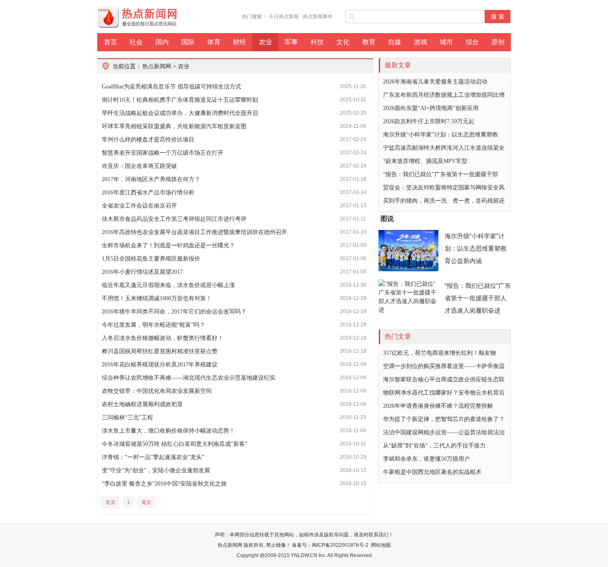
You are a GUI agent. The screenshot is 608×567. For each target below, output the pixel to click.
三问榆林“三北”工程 (127, 417)
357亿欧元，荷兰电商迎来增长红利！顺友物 (439, 353)
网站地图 (381, 545)
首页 (110, 41)
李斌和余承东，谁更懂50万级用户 (426, 459)
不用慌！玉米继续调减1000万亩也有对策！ (157, 298)
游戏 (420, 41)
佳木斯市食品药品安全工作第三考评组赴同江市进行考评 (174, 219)
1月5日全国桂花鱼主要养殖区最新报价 (151, 259)
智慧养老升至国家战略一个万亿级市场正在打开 (162, 153)
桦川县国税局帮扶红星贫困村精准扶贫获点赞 (160, 351)
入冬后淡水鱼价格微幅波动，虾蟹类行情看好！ (162, 338)
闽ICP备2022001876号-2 (340, 545)
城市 (446, 41)
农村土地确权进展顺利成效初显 (142, 404)
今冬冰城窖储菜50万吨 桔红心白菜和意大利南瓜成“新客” (174, 444)
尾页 (146, 502)
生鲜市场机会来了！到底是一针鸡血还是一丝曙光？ (168, 245)
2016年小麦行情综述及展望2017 (142, 272)
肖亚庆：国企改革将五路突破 (139, 166)
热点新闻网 (156, 66)
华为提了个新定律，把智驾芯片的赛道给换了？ (444, 419)
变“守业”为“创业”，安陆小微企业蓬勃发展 (156, 470)
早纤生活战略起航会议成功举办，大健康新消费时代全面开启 (180, 113)
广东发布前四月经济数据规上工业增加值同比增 (444, 95)
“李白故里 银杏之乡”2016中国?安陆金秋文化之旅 (164, 484)
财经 (239, 41)
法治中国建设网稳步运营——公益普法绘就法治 (444, 432)
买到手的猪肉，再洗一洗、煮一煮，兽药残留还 (444, 201)
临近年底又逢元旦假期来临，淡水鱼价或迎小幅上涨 (168, 285)
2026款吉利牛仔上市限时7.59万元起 (428, 121)
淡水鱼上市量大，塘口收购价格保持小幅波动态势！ (168, 431)
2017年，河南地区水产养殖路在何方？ (151, 179)
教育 (369, 41)
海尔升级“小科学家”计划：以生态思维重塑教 (440, 135)
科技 (317, 41)
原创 (498, 41)
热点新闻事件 (318, 16)
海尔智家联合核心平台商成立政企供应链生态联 (444, 379)
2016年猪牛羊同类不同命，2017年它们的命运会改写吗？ (174, 312)
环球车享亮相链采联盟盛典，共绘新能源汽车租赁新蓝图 (174, 126)
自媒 (394, 41)
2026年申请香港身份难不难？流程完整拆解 (438, 406)
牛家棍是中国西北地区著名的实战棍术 (432, 472)
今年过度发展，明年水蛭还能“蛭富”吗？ (153, 325)
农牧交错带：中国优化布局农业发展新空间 (157, 391)
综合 (472, 41)
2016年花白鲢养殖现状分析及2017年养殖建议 (160, 364)
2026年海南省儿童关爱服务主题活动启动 (435, 82)
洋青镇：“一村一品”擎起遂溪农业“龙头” (153, 457)
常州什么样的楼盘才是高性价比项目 (148, 139)
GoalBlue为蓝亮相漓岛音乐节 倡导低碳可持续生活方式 (171, 87)
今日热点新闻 (284, 16)
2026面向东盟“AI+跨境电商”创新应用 (431, 108)
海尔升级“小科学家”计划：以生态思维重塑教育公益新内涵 (476, 248)
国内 (162, 41)
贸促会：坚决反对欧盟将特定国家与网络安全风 (444, 187)
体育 (213, 41)
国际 (187, 41)
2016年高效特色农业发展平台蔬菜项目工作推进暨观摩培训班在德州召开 (194, 232)
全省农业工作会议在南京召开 (139, 206)
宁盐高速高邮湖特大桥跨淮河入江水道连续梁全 (444, 148)
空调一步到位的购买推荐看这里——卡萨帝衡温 (444, 366)
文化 (342, 41)
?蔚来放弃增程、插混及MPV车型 (425, 161)
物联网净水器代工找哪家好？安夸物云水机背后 (444, 393)
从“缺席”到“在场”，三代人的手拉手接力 (434, 446)
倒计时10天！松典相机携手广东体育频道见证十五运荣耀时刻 (180, 100)
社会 (136, 41)
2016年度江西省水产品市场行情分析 (148, 192)
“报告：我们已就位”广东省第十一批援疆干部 (440, 174)
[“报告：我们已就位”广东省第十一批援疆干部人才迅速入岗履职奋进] (408, 300)
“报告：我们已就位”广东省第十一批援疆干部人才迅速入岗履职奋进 (478, 298)
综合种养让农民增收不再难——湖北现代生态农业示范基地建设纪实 (188, 378)
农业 (265, 41)
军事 (291, 41)
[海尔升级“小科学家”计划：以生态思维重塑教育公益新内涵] (408, 250)
